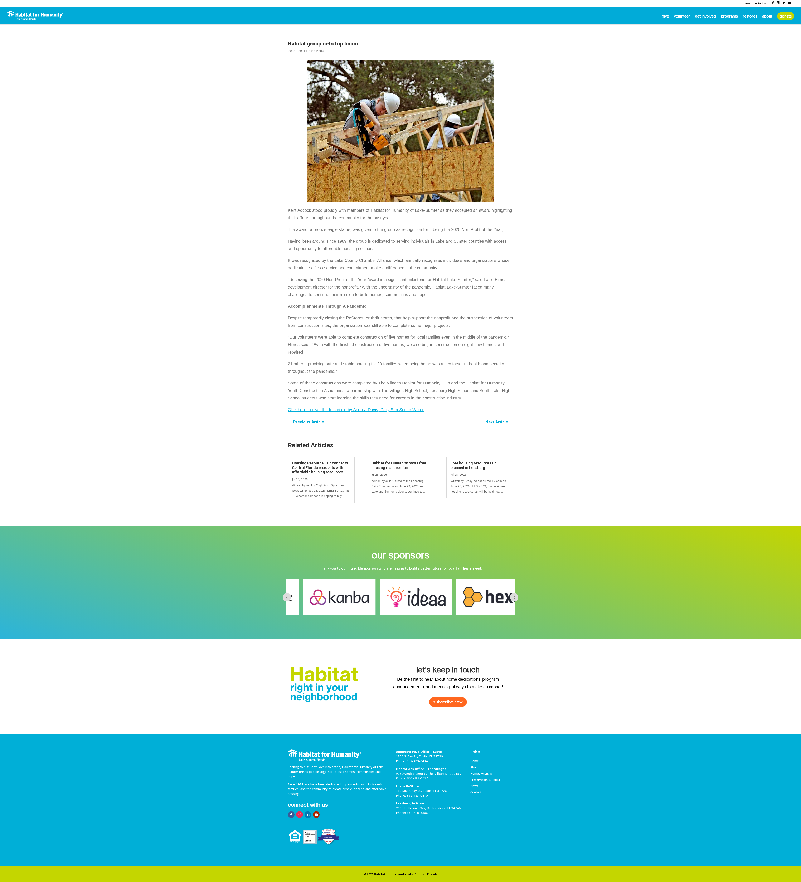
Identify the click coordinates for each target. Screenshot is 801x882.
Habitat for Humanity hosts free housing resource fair (398, 465)
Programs (729, 16)
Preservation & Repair (485, 780)
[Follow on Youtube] (316, 814)
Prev (287, 597)
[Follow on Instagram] (299, 814)
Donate (786, 16)
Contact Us (760, 3)
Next (514, 597)
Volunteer (682, 16)
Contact (475, 792)
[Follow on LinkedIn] (308, 814)
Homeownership (481, 773)
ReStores (750, 16)
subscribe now (448, 702)
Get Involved (705, 16)
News (747, 3)
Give (665, 16)
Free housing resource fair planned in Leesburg (473, 465)
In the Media (316, 50)
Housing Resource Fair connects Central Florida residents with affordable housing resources (320, 467)
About (767, 16)
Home (474, 761)
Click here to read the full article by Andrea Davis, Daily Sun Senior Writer (356, 409)
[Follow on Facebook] (291, 814)
